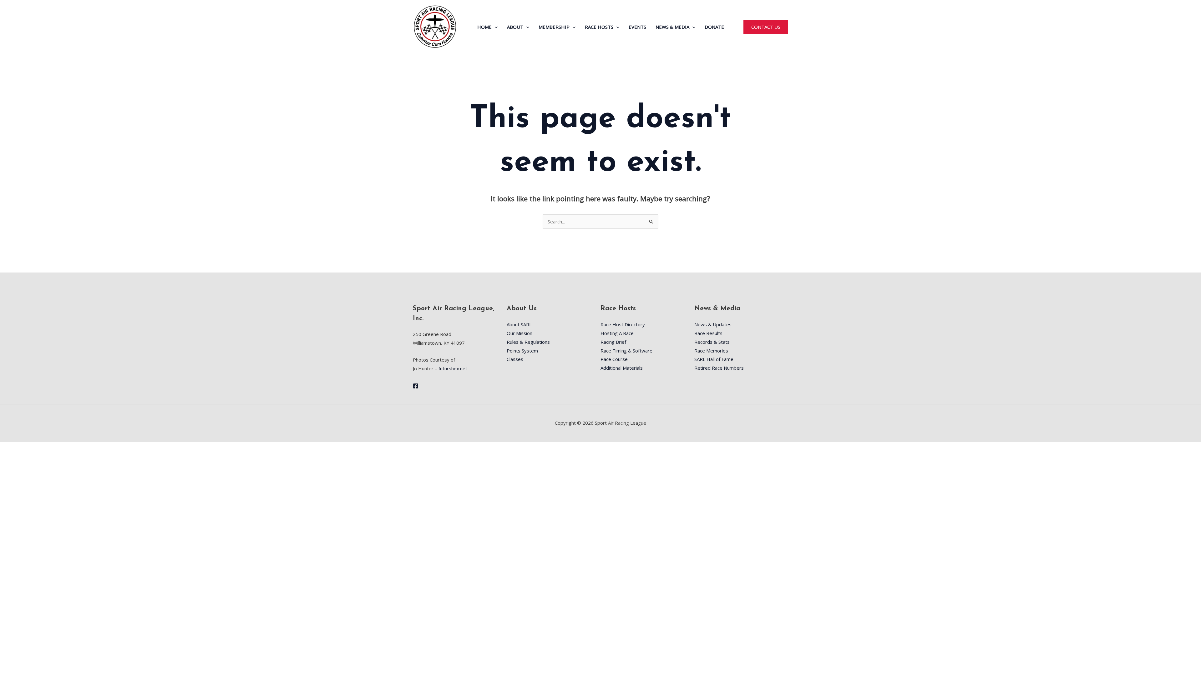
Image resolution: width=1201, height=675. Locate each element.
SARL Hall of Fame (713, 359)
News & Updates (713, 324)
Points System (522, 351)
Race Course (614, 359)
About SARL (519, 324)
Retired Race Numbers (719, 368)
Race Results (708, 333)
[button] (495, 27)
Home (484, 27)
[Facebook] (415, 386)
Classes (515, 359)
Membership (554, 27)
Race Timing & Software (626, 351)
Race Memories (711, 351)
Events (637, 27)
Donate (714, 27)
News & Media (672, 27)
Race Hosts (599, 27)
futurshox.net (452, 368)
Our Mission (519, 333)
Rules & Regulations (528, 342)
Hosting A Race (617, 333)
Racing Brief (613, 342)
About (515, 27)
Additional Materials (621, 368)
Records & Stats (712, 342)
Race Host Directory (622, 324)
